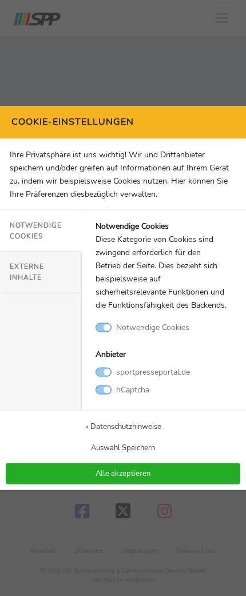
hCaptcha (132, 389)
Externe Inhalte (27, 272)
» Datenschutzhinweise (123, 426)
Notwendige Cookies (36, 230)
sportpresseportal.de (153, 372)
